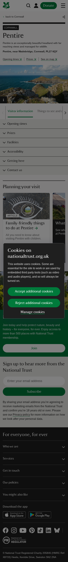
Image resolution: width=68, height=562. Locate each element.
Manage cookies (33, 312)
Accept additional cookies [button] (34, 291)
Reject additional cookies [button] (33, 303)
